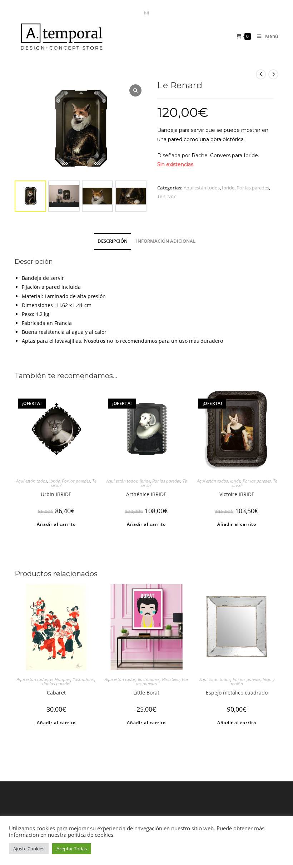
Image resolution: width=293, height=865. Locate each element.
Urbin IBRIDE (56, 494)
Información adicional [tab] (165, 241)
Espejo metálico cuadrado (237, 692)
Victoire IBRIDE (236, 494)
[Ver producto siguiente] (273, 74)
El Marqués (60, 679)
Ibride (228, 187)
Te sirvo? (166, 196)
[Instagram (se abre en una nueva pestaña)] (146, 12)
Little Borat (146, 692)
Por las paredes (253, 187)
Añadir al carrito (56, 524)
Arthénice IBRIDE (146, 494)
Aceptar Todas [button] (71, 848)
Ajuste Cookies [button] (28, 848)
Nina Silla (171, 679)
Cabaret (56, 692)
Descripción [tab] (113, 241)
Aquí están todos (202, 187)
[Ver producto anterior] (261, 74)
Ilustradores (83, 679)
